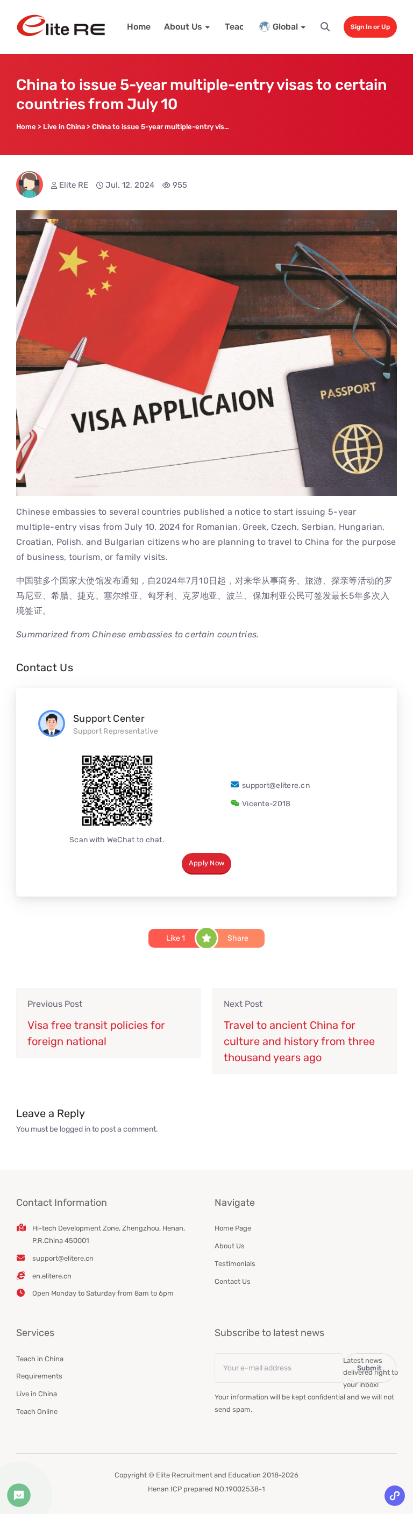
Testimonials (235, 1264)
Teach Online (37, 1412)
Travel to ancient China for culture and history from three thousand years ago (299, 1041)
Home (139, 27)
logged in (75, 1129)
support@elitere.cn (276, 785)
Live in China (36, 1394)
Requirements (39, 1376)
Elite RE (73, 185)
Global (285, 27)
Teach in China (39, 1359)
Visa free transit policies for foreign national (96, 1033)
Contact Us (233, 1281)
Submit (369, 1368)
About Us (183, 27)
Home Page (233, 1228)
